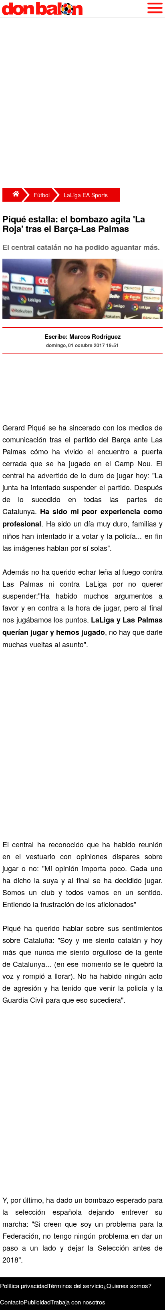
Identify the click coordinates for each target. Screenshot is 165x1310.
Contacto (12, 1302)
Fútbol (42, 195)
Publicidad (37, 1302)
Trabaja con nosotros (77, 1302)
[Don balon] (73, 9)
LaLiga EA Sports (86, 195)
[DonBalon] (12, 195)
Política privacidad (24, 1285)
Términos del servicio (75, 1285)
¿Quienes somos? (127, 1285)
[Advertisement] (82, 104)
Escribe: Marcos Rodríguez (82, 336)
